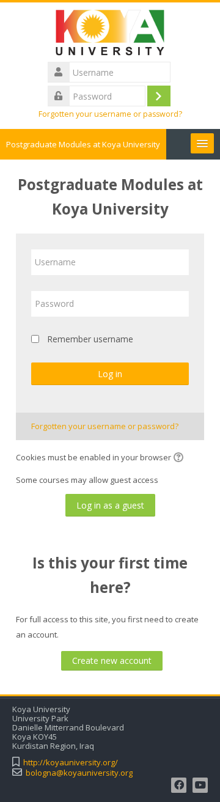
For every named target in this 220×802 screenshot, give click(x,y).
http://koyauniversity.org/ (70, 762)
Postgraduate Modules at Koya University (83, 144)
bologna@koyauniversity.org (79, 773)
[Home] (110, 34)
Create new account (112, 660)
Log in (110, 374)
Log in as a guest (110, 505)
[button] (180, 458)
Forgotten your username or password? (110, 114)
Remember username (90, 339)
